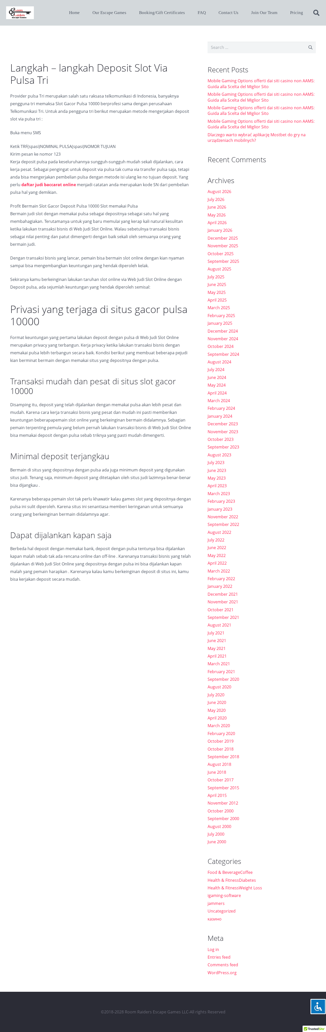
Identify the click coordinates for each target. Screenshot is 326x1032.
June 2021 (217, 640)
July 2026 (216, 199)
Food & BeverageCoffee (230, 872)
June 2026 (217, 207)
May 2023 (217, 478)
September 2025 (223, 261)
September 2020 (223, 679)
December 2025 (223, 238)
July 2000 (216, 834)
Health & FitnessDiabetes (232, 880)
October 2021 (221, 610)
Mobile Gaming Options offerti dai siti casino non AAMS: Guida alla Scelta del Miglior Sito (261, 83)
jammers (216, 903)
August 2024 (219, 362)
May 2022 (217, 555)
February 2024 (221, 408)
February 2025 (221, 315)
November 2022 (223, 517)
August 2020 (219, 687)
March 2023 (219, 493)
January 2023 (220, 509)
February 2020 (221, 733)
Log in (213, 949)
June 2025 (217, 284)
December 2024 (223, 331)
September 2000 (223, 818)
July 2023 (216, 462)
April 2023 (217, 485)
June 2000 (217, 842)
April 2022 (217, 563)
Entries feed (219, 957)
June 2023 (217, 470)
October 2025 (221, 253)
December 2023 (223, 424)
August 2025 (219, 269)
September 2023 (223, 447)
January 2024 (220, 416)
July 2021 (216, 633)
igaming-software (224, 895)
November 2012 (223, 803)
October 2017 (221, 780)
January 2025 (220, 323)
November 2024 (223, 339)
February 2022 (221, 578)
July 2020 (216, 695)
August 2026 (219, 191)
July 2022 (216, 540)
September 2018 (223, 756)
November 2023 (223, 431)
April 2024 (217, 393)
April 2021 (217, 656)
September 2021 (223, 617)
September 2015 (223, 788)
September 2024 (223, 354)
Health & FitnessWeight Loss (235, 888)
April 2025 (217, 300)
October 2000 (221, 811)
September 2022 (223, 524)
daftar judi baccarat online (48, 184)
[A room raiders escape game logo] (20, 12)
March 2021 (219, 664)
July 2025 (216, 277)
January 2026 (220, 230)
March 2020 (219, 725)
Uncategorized (222, 911)
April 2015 (217, 795)
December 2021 (223, 594)
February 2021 (221, 671)
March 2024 (219, 400)
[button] (316, 12)
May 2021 (217, 648)
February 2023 (221, 501)
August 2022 (219, 532)
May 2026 (217, 215)
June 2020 (217, 702)
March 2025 (219, 307)
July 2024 (216, 369)
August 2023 (219, 455)
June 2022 (217, 547)
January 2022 (220, 586)
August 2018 (219, 764)
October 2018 (221, 749)
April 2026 (217, 222)
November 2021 (223, 602)
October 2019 (221, 741)
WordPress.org (222, 972)
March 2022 (219, 571)
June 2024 (217, 377)
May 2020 (217, 710)
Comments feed (223, 965)
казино (215, 919)
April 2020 (217, 718)
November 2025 (223, 246)
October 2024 (221, 346)
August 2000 (219, 826)
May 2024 (217, 385)
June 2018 (217, 772)
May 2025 (217, 292)
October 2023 (221, 439)
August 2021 (219, 625)
